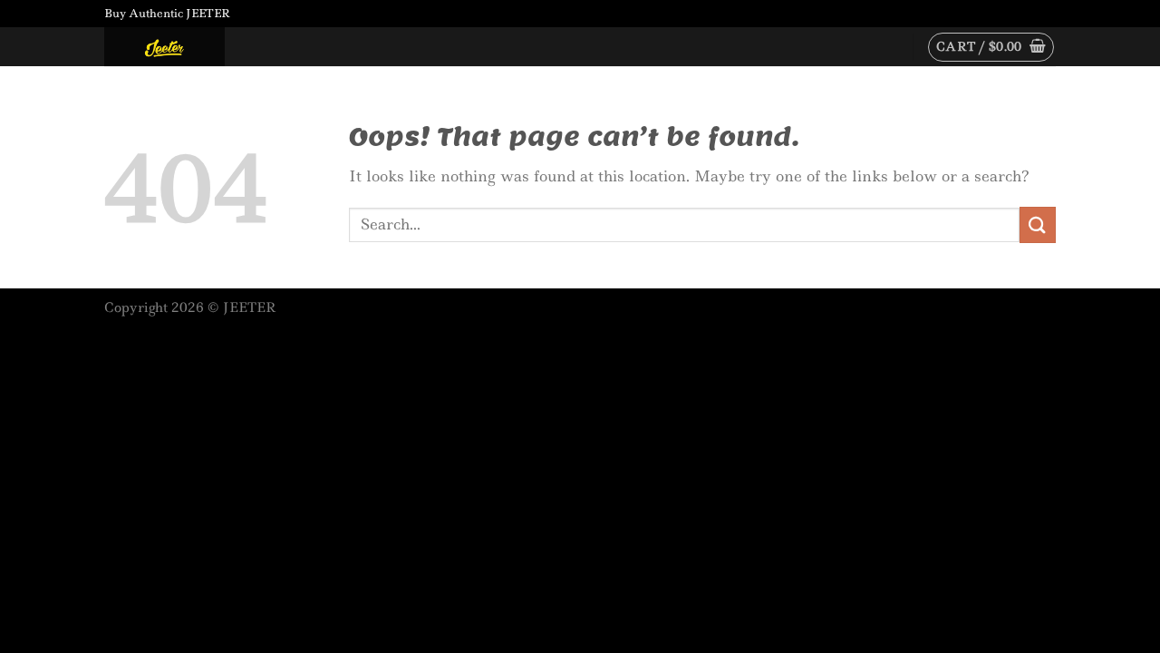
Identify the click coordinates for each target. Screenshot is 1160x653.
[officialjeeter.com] (194, 46)
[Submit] (1038, 224)
